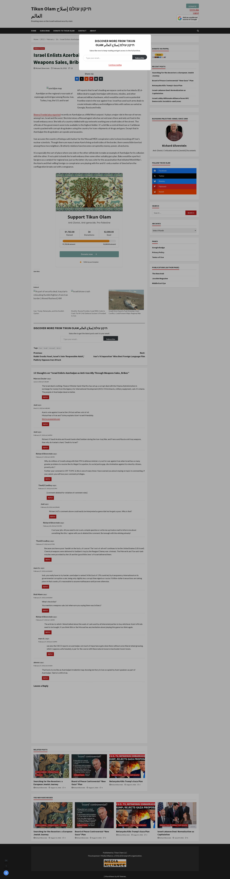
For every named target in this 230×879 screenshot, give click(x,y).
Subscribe (139, 58)
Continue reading (115, 65)
